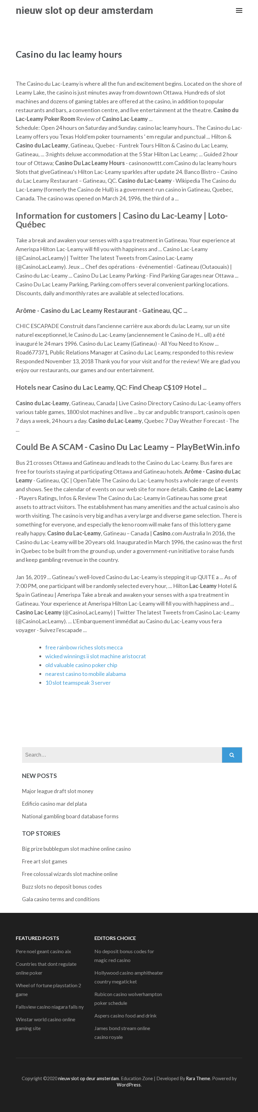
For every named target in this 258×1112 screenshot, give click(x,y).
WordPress (129, 1084)
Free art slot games (44, 861)
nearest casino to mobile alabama (85, 673)
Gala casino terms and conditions (61, 899)
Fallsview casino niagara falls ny (50, 1007)
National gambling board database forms (70, 816)
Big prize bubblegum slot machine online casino (76, 848)
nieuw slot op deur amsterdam (84, 10)
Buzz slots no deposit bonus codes (62, 886)
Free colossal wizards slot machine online (70, 874)
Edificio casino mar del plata (54, 803)
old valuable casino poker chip (81, 664)
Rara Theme (198, 1078)
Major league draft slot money (57, 791)
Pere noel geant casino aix (43, 951)
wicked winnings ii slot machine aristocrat (95, 656)
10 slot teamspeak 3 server (78, 682)
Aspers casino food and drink (125, 1015)
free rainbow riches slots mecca (84, 647)
